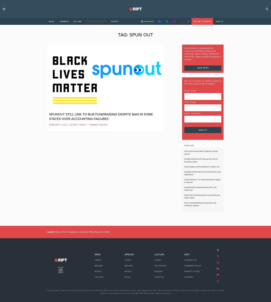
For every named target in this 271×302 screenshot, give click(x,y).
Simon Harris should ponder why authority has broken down (202, 196)
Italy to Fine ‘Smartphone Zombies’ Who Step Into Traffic (78, 232)
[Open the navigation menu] (4, 9)
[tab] (51, 21)
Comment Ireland (98, 125)
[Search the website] (267, 9)
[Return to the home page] (60, 260)
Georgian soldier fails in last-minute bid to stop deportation (202, 173)
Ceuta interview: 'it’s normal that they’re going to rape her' (202, 181)
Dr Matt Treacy (78, 125)
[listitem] (105, 260)
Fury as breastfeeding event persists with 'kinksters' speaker (200, 204)
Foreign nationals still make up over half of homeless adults (201, 160)
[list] (105, 266)
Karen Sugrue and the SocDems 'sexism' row (202, 167)
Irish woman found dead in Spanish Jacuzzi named (201, 152)
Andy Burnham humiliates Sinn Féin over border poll (200, 188)
